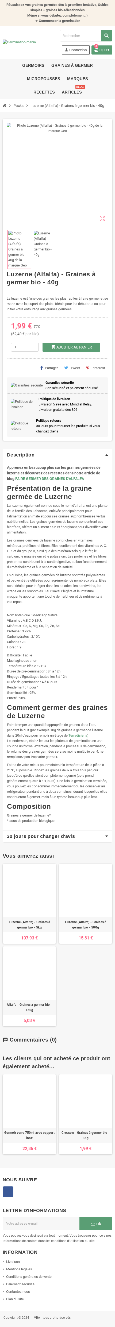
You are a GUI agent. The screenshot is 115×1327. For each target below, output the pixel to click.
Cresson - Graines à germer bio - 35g (86, 1135)
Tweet (75, 368)
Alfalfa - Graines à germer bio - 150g (29, 1007)
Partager (51, 368)
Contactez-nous (18, 1292)
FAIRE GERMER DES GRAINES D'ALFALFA (49, 479)
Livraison (13, 1262)
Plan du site (15, 1299)
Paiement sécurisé (20, 1284)
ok (98, 1223)
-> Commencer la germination (57, 21)
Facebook (8, 1191)
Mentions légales (19, 1269)
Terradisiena (77, 735)
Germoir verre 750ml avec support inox (29, 1135)
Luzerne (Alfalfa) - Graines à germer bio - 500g (85, 924)
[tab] (57, 455)
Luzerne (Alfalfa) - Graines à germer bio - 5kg (29, 924)
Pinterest (98, 368)
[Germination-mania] (19, 42)
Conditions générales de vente (29, 1277)
